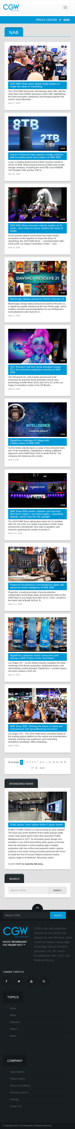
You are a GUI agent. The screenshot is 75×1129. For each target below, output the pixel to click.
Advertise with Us (19, 1092)
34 (57, 762)
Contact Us (16, 1106)
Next (42, 768)
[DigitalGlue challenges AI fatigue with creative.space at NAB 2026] (37, 419)
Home (13, 1008)
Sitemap (14, 1099)
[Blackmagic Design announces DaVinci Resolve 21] (37, 278)
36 (65, 762)
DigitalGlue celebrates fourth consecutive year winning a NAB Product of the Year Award (34, 657)
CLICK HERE (15, 864)
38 (36, 768)
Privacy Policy (17, 1079)
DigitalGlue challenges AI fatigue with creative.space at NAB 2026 (29, 441)
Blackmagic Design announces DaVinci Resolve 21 (37, 299)
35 (61, 762)
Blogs (13, 1036)
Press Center (47, 19)
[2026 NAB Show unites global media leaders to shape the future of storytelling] (37, 63)
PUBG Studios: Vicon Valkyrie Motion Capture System (36, 824)
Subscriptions (17, 1072)
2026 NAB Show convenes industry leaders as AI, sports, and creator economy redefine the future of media (36, 228)
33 (53, 762)
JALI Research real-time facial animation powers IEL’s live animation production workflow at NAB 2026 (35, 370)
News (13, 1015)
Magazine (15, 1022)
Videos (13, 1029)
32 (50, 762)
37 (32, 768)
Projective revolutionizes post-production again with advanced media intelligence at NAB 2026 (37, 586)
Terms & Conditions (20, 1085)
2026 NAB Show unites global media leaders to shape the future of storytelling (35, 85)
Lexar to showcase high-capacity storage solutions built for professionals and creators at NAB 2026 (36, 156)
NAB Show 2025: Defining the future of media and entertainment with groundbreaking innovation (36, 727)
